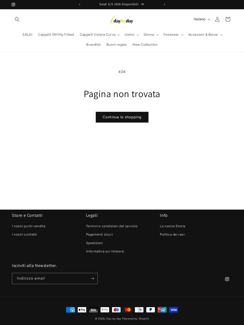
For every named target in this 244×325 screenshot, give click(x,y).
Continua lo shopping (122, 117)
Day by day (113, 318)
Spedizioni (94, 243)
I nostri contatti (24, 234)
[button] (17, 19)
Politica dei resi (172, 234)
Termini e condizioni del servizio (112, 226)
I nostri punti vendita (28, 226)
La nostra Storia (172, 226)
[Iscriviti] (92, 278)
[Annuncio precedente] (79, 4)
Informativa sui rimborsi (105, 251)
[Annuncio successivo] (164, 4)
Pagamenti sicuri (99, 234)
